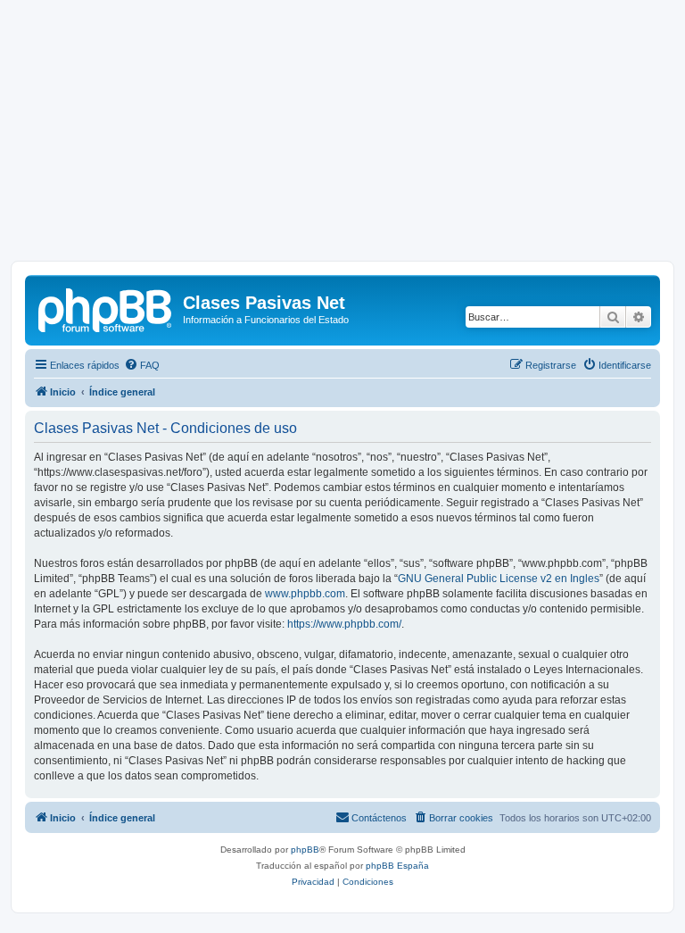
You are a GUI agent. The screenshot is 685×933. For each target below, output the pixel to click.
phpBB (305, 849)
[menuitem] (142, 365)
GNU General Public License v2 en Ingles (498, 578)
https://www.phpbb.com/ (344, 624)
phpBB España (397, 866)
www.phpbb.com (305, 593)
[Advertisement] (342, 136)
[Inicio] (106, 308)
